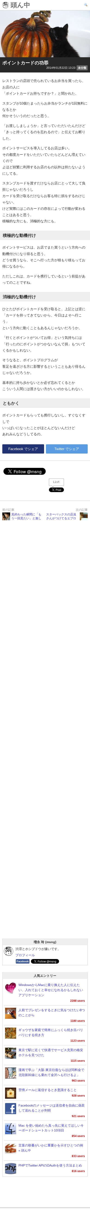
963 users (78, 1080)
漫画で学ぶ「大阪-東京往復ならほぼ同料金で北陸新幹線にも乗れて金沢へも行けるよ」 (51, 1072)
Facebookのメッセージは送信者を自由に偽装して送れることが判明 (51, 1108)
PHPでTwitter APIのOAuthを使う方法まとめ (50, 1165)
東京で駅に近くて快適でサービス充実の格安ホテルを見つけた (50, 1052)
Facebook (23, 961)
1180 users (77, 1021)
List (56, 482)
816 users (78, 1171)
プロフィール (25, 955)
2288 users (77, 1000)
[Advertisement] (45, 735)
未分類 (82, 67)
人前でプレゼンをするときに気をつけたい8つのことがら (51, 1012)
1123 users (77, 1040)
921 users (78, 1116)
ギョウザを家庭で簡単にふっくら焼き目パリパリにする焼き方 (50, 1032)
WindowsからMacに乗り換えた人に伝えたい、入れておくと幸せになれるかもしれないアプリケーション (50, 990)
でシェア (23, 449)
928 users (78, 1095)
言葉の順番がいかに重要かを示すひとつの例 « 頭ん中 (50, 1148)
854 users (78, 1136)
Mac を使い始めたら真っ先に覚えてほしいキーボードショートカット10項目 (51, 1128)
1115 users (78, 1060)
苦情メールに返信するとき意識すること (47, 1090)
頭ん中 (19, 5)
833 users (78, 1156)
